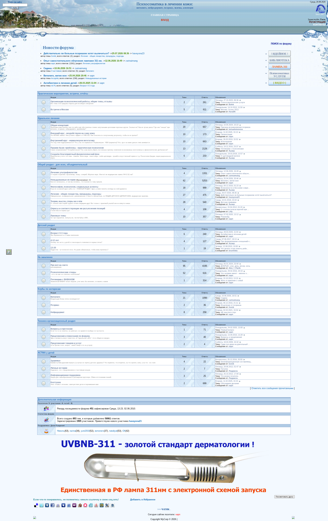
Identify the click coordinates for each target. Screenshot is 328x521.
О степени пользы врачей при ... (235, 209)
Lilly (231, 211)
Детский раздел (46, 225)
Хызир (232, 151)
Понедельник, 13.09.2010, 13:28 (229, 335)
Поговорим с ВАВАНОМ (62, 279)
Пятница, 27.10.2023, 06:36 (226, 100)
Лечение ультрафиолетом (94, 63)
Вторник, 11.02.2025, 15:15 (226, 381)
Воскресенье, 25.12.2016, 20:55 (228, 359)
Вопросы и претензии (61, 329)
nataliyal (113, 431)
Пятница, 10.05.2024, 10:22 (226, 125)
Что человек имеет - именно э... (234, 273)
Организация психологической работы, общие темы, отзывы (81, 101)
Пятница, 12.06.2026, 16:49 (226, 171)
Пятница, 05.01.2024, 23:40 (226, 264)
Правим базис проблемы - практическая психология (77, 148)
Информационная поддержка (65, 375)
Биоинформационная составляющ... (236, 362)
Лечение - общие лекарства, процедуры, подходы (102, 56)
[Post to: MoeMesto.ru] (90, 505)
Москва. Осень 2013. (230, 110)
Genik (53, 56)
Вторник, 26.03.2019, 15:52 (226, 139)
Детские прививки (228, 202)
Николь (61, 431)
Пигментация (226, 134)
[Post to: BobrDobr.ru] (80, 505)
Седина (224, 298)
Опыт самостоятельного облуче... (235, 173)
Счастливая (56, 71)
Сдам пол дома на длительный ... (235, 344)
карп (53, 63)
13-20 (53, 247)
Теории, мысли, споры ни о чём (66, 201)
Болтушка (56, 382)
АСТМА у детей (46, 352)
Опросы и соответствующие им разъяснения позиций (78, 208)
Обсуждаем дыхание (230, 383)
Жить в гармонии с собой (232, 280)
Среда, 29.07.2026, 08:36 (226, 193)
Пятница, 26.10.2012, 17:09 (226, 374)
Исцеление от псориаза (231, 305)
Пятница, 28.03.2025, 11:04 (226, 232)
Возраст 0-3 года (87, 86)
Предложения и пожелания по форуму (70, 336)
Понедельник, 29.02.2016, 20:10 (229, 271)
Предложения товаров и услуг (66, 343)
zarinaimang (132, 60)
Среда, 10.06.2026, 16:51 (226, 296)
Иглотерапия (226, 142)
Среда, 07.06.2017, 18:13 (226, 239)
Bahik (231, 104)
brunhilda (233, 251)
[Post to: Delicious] (36, 505)
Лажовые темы (58, 216)
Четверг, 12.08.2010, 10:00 (226, 246)
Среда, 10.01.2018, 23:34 (226, 200)
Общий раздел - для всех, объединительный (62, 164)
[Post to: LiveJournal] (107, 505)
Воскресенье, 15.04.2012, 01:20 (228, 207)
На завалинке (45, 257)
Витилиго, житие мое (230, 181)
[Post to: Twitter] (41, 505)
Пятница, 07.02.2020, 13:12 (226, 214)
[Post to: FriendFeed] (69, 505)
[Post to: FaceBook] (52, 505)
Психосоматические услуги (233, 102)
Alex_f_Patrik (235, 268)
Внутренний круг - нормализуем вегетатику (73, 140)
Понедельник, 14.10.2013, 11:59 (228, 107)
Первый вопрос (227, 330)
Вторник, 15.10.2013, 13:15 (226, 278)
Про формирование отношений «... (236, 241)
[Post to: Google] (58, 505)
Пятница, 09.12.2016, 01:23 (226, 186)
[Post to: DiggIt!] (47, 505)
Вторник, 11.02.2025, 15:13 (226, 132)
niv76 (53, 86)
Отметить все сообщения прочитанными (272, 388)
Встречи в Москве (60, 109)
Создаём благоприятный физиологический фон (75, 154)
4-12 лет (55, 240)
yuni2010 (85, 431)
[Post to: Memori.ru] (85, 505)
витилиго (99, 431)
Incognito (55, 78)
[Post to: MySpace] (63, 505)
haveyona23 (138, 53)
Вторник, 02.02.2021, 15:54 (226, 310)
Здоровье (55, 360)
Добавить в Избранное (142, 499)
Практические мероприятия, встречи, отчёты (63, 93)
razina (73, 431)
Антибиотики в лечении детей (233, 234)
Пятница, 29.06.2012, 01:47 (226, 367)
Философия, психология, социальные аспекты (74, 187)
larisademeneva (236, 129)
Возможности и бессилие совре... (235, 188)
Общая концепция (60, 125)
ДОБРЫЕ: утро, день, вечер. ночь (235, 266)
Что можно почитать (229, 376)
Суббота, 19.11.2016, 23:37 (226, 146)
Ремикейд (225, 217)
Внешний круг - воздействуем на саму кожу (73, 133)
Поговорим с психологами (232, 149)
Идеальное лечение (48, 118)
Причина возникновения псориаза (235, 127)
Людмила (233, 371)
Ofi (123, 431)
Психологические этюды (63, 272)
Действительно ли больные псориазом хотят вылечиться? (246, 195)
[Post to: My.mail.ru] (101, 505)
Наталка (224, 369)
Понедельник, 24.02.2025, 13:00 (229, 327)
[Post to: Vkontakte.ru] (112, 505)
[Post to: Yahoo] (74, 505)
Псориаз (55, 305)
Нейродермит (57, 312)
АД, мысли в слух (228, 312)
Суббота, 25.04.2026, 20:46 (226, 178)
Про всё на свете (59, 265)
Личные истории (59, 368)
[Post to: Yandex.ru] (96, 505)
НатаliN (232, 112)
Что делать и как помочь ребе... (234, 249)
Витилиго (90, 71)
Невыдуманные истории (95, 78)
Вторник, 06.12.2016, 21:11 (226, 303)
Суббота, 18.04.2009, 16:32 (226, 342)
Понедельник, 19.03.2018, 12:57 (229, 154)
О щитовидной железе (230, 156)
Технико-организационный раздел (56, 321)
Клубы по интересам (49, 289)
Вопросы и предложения (231, 337)
